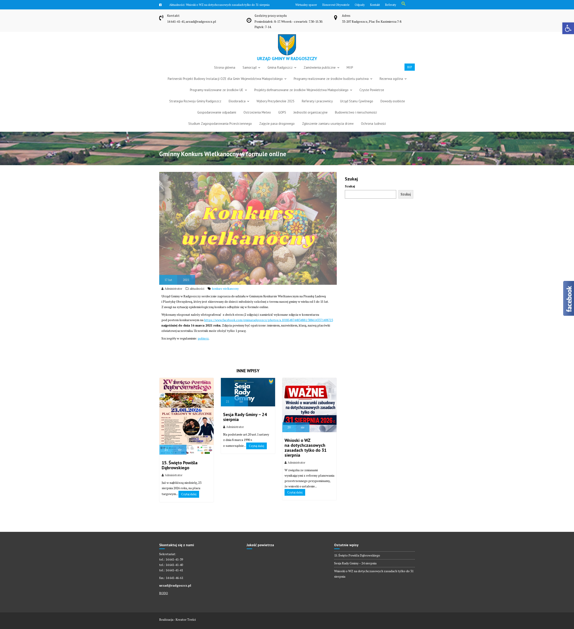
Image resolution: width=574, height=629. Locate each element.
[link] (568, 28)
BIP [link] (409, 74)
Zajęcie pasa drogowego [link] (277, 131)
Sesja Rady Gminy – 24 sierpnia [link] (245, 424)
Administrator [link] (173, 296)
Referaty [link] (390, 5)
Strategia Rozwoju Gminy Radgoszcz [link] (195, 108)
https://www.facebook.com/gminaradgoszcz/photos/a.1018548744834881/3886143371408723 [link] (268, 327)
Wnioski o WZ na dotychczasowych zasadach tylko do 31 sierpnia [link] (305, 455)
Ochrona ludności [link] (373, 131)
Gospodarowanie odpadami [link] (216, 119)
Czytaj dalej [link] (188, 501)
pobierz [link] (203, 345)
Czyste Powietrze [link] (371, 97)
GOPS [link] (282, 119)
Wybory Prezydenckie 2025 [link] (275, 108)
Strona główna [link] (224, 74)
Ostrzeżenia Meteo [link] (257, 119)
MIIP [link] (350, 74)
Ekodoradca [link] (237, 108)
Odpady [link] (360, 5)
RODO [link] (163, 600)
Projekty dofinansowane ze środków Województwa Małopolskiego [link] (301, 97)
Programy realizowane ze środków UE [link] (216, 97)
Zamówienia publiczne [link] (320, 74)
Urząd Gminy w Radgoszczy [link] (287, 66)
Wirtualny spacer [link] (306, 5)
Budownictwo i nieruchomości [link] (356, 119)
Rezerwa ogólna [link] (391, 86)
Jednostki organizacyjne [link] (311, 119)
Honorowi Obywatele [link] (336, 5)
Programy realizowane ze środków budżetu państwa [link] (331, 86)
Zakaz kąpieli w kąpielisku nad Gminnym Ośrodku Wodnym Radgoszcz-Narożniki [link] (228, 12)
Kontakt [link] (375, 5)
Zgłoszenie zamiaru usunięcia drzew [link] (328, 131)
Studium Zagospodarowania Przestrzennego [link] (220, 131)
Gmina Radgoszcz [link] (280, 74)
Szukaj (350, 193)
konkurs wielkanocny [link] (225, 296)
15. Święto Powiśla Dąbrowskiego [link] (180, 472)
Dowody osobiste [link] (392, 108)
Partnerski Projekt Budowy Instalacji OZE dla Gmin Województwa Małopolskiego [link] (225, 86)
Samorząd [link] (250, 74)
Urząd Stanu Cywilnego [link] (356, 108)
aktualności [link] (197, 296)
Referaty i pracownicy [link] (317, 108)
